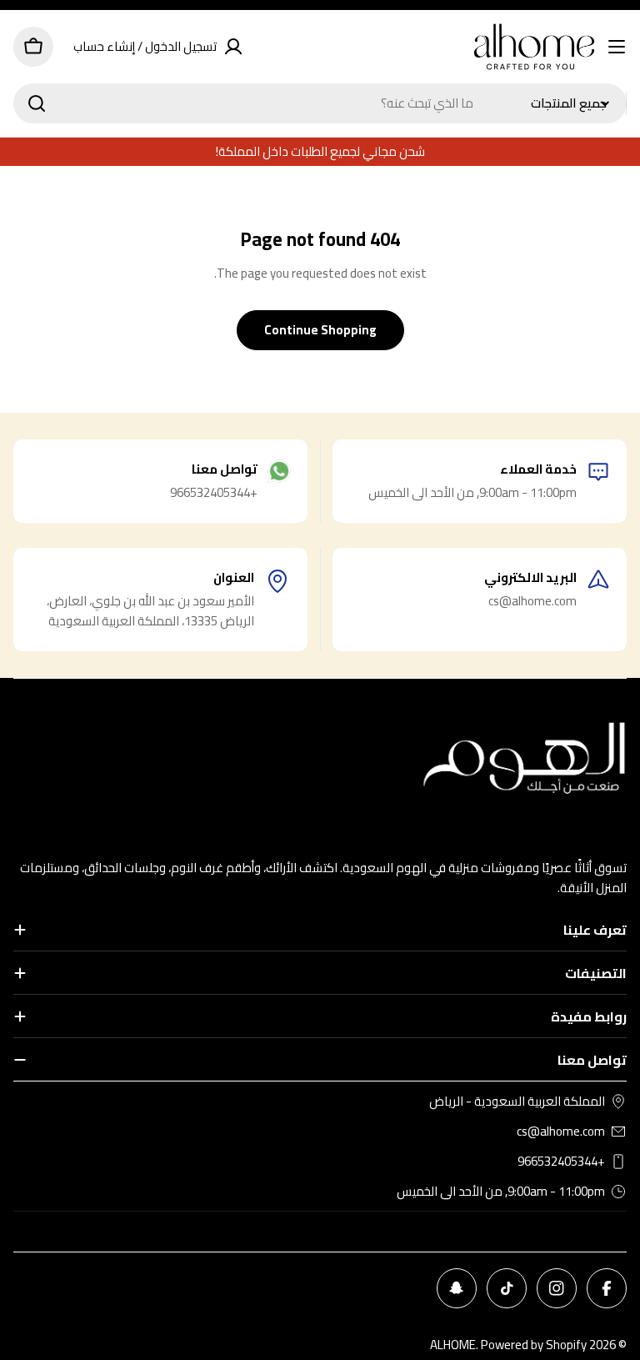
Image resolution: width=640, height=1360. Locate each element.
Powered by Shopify (534, 1344)
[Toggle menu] (617, 47)
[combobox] (320, 103)
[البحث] (37, 103)
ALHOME (453, 1344)
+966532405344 (561, 1162)
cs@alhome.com (561, 1132)
